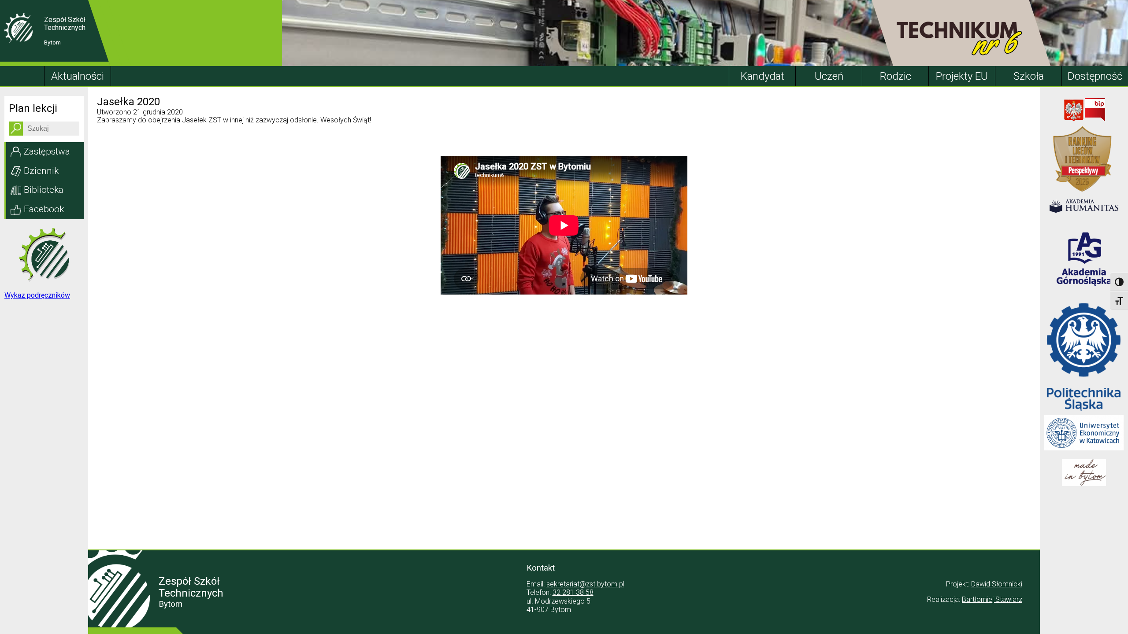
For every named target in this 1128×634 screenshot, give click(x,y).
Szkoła (1028, 76)
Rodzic (895, 76)
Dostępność (1095, 76)
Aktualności (77, 76)
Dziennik (41, 171)
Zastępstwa (47, 151)
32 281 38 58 (573, 592)
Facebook (44, 209)
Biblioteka (43, 189)
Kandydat (762, 76)
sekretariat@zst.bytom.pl (585, 584)
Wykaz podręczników (37, 295)
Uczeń (829, 76)
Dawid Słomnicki (996, 584)
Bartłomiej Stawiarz (992, 599)
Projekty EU (962, 76)
